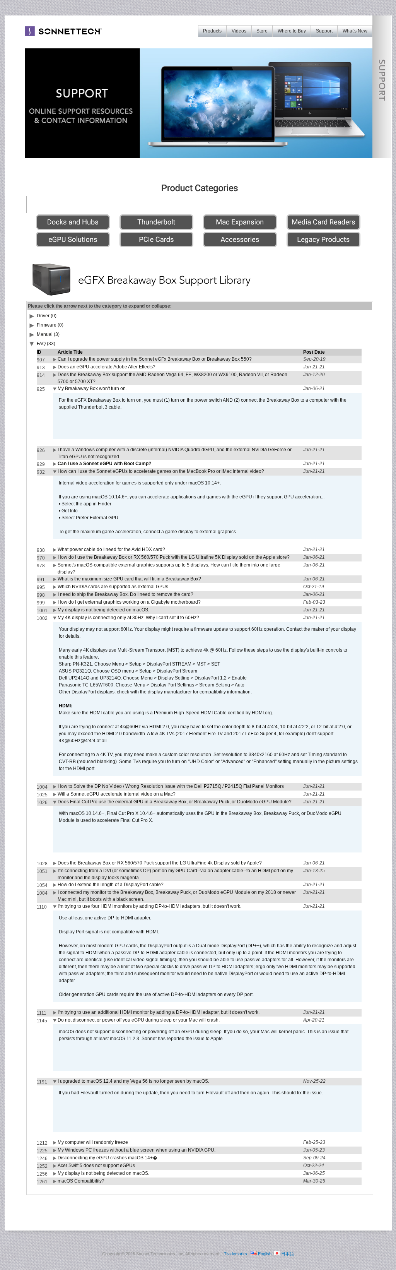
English (264, 1253)
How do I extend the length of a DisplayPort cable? (111, 884)
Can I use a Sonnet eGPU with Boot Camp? (104, 463)
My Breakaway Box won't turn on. (92, 388)
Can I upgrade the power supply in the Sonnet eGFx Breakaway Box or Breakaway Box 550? (155, 359)
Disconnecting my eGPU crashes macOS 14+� (107, 1157)
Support (324, 31)
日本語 (287, 1253)
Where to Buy (292, 31)
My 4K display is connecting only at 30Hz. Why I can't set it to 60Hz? (128, 617)
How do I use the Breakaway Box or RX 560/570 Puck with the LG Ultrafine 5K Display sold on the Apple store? (174, 557)
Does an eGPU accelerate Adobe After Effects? (106, 367)
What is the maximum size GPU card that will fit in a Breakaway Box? (129, 579)
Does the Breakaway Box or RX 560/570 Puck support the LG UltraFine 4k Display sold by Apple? (160, 863)
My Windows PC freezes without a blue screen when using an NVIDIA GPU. (136, 1150)
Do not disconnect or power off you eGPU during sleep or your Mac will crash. (139, 1020)
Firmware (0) (50, 325)
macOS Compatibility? (81, 1181)
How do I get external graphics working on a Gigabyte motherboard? (129, 602)
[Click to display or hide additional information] (55, 361)
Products (212, 31)
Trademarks (235, 1253)
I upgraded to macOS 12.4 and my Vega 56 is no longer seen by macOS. (133, 1081)
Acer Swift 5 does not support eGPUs (96, 1165)
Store (262, 31)
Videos (239, 31)
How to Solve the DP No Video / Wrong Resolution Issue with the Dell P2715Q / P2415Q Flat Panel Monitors (171, 786)
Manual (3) (48, 334)
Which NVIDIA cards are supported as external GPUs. (113, 586)
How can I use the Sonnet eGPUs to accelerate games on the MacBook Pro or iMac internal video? (161, 471)
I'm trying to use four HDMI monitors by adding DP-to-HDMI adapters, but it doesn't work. (149, 906)
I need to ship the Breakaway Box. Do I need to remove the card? (125, 594)
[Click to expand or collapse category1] (32, 345)
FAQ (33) (46, 343)
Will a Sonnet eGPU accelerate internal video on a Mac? (117, 794)
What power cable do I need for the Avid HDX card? (111, 549)
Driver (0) (46, 315)
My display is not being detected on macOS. (103, 610)
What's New (355, 31)
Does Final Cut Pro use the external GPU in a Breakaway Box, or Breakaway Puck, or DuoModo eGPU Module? (175, 801)
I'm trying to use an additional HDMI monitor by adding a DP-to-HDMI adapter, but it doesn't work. (158, 1012)
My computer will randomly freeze (93, 1142)
